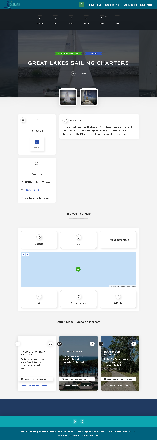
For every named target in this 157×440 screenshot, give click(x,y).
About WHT (146, 4)
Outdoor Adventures (68, 53)
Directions (39, 243)
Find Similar (118, 303)
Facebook (75, 421)
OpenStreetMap (121, 286)
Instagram (82, 421)
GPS (78, 243)
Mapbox (113, 286)
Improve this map (131, 286)
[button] (99, 121)
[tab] (99, 121)
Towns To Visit (112, 4)
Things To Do (94, 4)
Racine (93, 53)
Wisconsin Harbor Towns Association (122, 431)
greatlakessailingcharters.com (37, 198)
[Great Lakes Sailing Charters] (68, 97)
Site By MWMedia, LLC (90, 435)
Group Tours (130, 4)
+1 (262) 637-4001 (32, 190)
